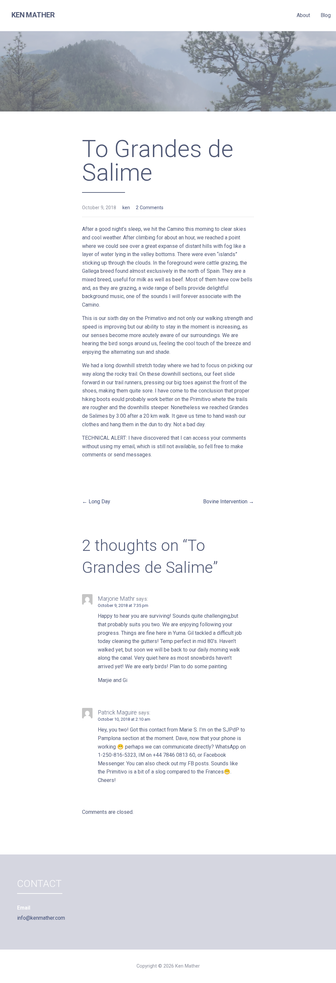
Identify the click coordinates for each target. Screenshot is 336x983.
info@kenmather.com (41, 918)
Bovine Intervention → (228, 501)
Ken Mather (32, 15)
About (303, 15)
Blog (326, 15)
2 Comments (149, 208)
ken (126, 208)
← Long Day (96, 501)
